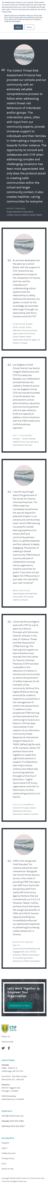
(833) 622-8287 (17, 1126)
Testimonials (7, 1041)
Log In (4, 1148)
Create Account (8, 1153)
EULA (4, 1163)
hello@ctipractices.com (13, 1116)
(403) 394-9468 (16, 1121)
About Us (6, 1036)
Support (5, 1143)
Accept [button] (18, 27)
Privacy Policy (8, 1158)
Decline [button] (29, 27)
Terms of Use (7, 1169)
